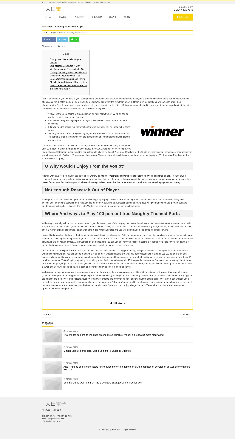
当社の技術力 (80, 17)
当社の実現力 (62, 17)
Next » (186, 314)
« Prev (47, 314)
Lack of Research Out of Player (65, 66)
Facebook (50, 39)
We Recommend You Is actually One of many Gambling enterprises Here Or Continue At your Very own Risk (68, 72)
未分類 (62, 46)
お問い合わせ (184, 17)
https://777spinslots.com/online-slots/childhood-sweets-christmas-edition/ (136, 176)
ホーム (48, 17)
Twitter (63, 39)
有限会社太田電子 (113, 430)
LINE (75, 39)
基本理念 (112, 17)
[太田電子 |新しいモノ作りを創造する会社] (56, 8)
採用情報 (126, 17)
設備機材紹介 (97, 17)
